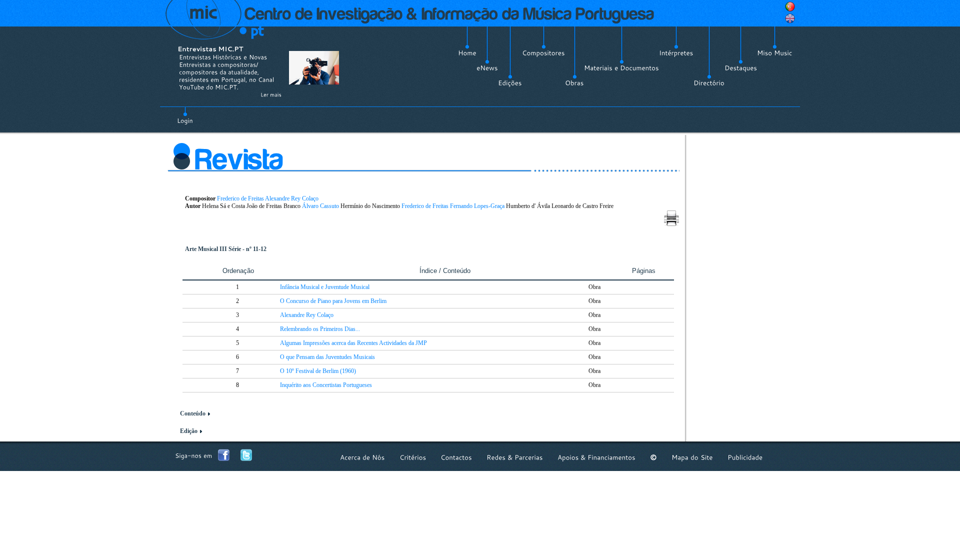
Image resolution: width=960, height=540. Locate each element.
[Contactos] (456, 457)
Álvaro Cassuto (320, 206)
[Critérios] (413, 457)
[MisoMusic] (774, 53)
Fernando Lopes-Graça (477, 206)
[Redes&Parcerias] (514, 457)
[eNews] (487, 68)
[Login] (185, 115)
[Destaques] (740, 68)
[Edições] (510, 83)
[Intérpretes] (676, 53)
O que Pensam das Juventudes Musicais (327, 357)
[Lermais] (271, 95)
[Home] (467, 53)
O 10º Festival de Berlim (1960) (318, 371)
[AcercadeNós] (362, 457)
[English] (790, 19)
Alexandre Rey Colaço (291, 198)
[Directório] (709, 83)
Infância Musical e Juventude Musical (325, 287)
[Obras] (574, 83)
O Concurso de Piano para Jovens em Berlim (333, 301)
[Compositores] (543, 53)
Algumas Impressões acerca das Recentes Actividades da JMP (353, 343)
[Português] (790, 7)
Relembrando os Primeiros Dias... (320, 329)
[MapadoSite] (692, 457)
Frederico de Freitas (240, 198)
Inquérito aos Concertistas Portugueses (326, 385)
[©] (653, 457)
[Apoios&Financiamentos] (597, 457)
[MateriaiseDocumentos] (621, 68)
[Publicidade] (745, 457)
